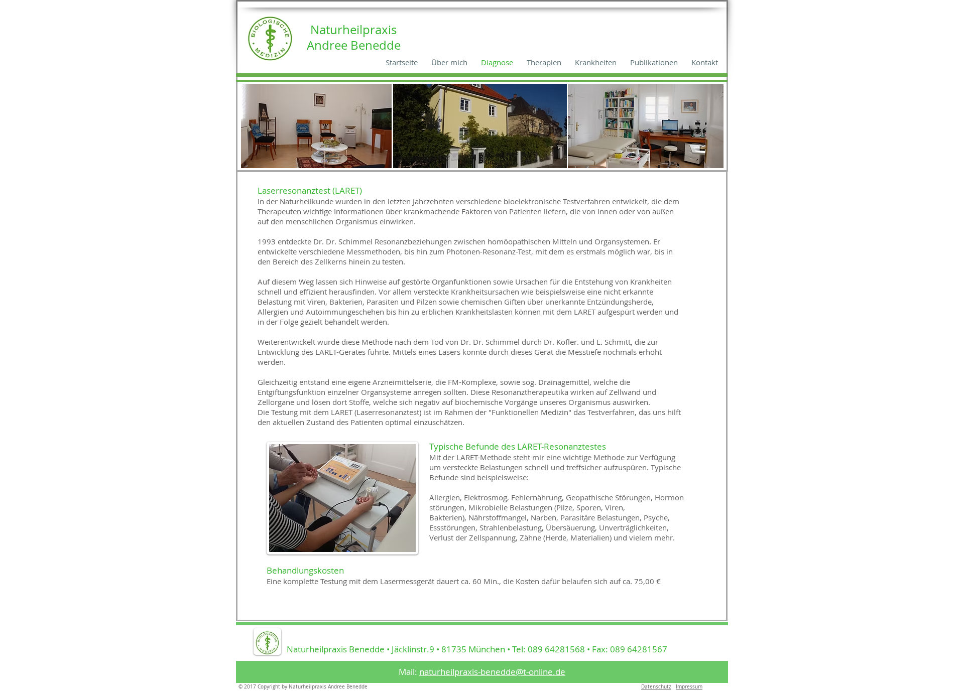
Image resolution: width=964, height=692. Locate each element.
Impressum (689, 686)
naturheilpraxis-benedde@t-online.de (492, 671)
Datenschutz (656, 686)
